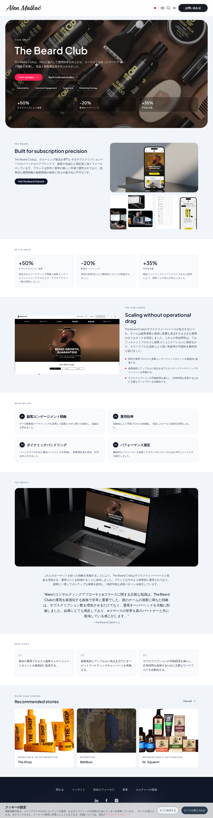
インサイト (78, 789)
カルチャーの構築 (146, 789)
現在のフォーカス (103, 789)
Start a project (26, 77)
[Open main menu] (174, 8)
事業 (125, 789)
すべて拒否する (168, 810)
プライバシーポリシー (117, 814)
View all (187, 700)
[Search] (168, 8)
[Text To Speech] (162, 8)
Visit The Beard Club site (31, 181)
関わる (60, 789)
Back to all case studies (61, 77)
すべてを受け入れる (194, 810)
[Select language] (155, 8)
